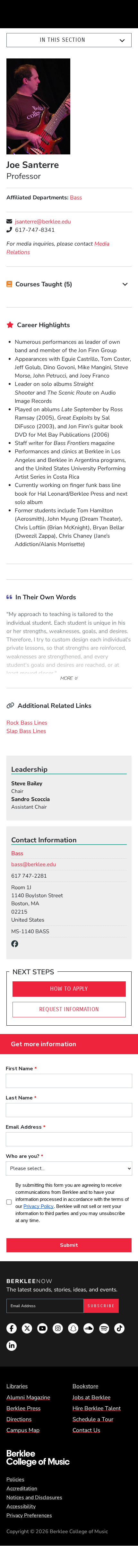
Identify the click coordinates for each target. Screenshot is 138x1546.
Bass (76, 197)
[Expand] (122, 40)
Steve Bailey (26, 783)
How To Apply (69, 989)
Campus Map (22, 1430)
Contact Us (86, 1430)
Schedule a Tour (93, 1419)
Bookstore (85, 1386)
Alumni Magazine (28, 1397)
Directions (18, 1419)
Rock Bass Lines (26, 722)
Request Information (69, 1009)
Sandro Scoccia (30, 799)
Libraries (17, 1386)
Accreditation (21, 1488)
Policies (15, 1479)
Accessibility (21, 1506)
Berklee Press (23, 1408)
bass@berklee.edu (33, 864)
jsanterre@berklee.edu (43, 221)
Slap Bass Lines (26, 731)
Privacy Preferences (29, 1515)
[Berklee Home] (69, 1458)
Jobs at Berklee (91, 1397)
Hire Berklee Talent (97, 1408)
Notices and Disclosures (34, 1497)
